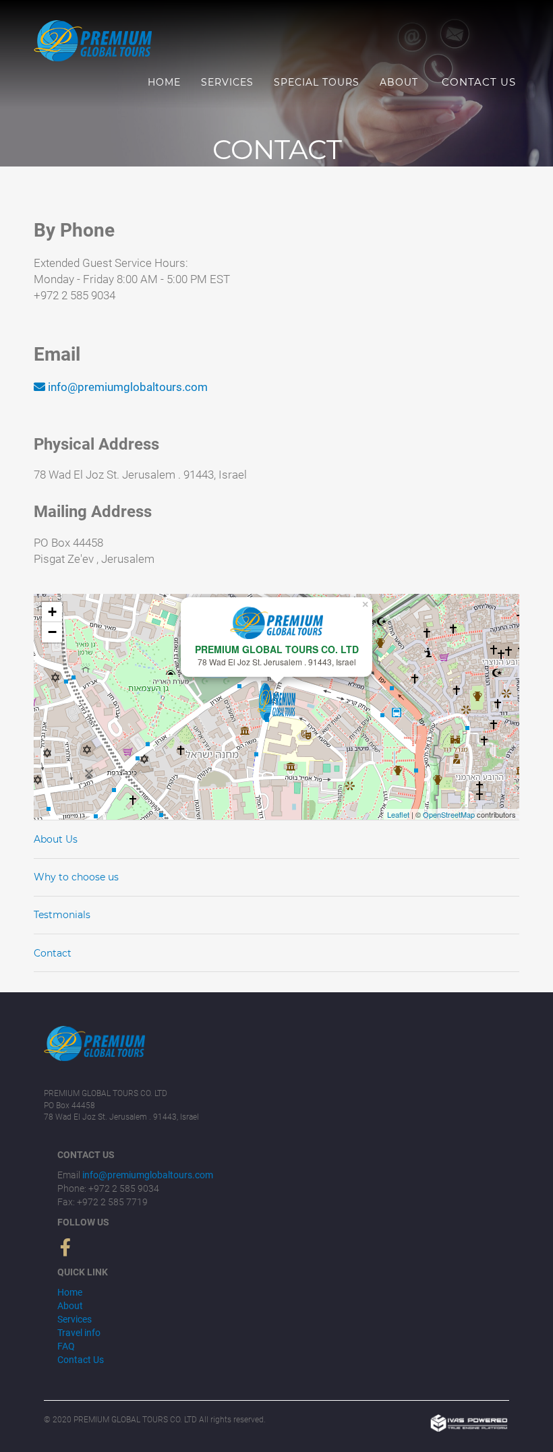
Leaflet (398, 814)
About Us (56, 839)
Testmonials (62, 915)
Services (227, 82)
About (399, 82)
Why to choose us (76, 877)
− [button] (52, 632)
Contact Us (479, 81)
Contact (52, 953)
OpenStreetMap (449, 814)
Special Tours (316, 82)
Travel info (78, 1332)
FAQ (66, 1346)
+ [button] (52, 611)
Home (164, 82)
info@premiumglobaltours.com (128, 387)
